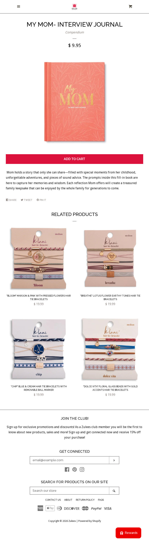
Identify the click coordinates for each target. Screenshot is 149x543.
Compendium (74, 32)
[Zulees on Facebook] (67, 470)
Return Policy (85, 500)
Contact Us (53, 500)
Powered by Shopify (89, 521)
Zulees (72, 521)
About (68, 500)
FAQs (101, 500)
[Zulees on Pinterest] (74, 470)
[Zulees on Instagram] (82, 470)
